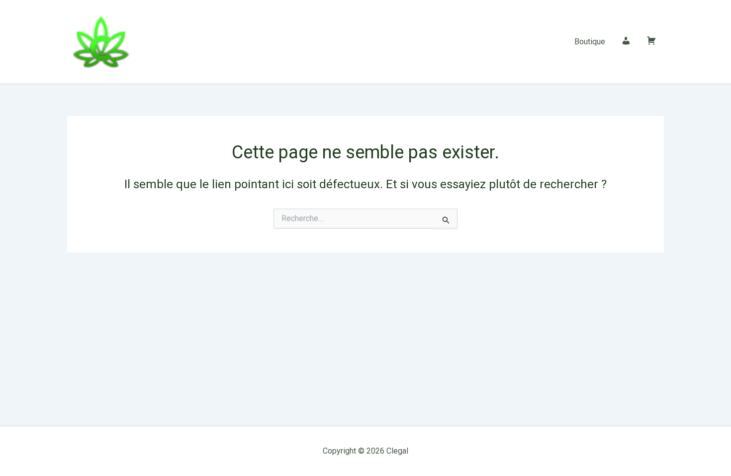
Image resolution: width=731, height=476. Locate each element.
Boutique (589, 41)
